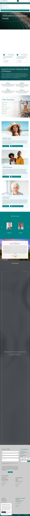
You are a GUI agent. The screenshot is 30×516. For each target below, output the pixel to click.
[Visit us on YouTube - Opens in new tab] (24, 458)
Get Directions (3, 483)
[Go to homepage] (4, 1)
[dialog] (6, 509)
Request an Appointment (6, 10)
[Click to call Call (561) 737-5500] (18, 1)
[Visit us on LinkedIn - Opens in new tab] (29, 458)
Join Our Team (19, 60)
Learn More (6, 176)
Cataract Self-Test (16, 176)
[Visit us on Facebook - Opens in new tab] (21, 458)
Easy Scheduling (6, 61)
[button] (29, 1)
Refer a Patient (19, 61)
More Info (3, 485)
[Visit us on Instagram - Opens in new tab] (26, 458)
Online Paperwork (6, 60)
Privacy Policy (2, 510)
